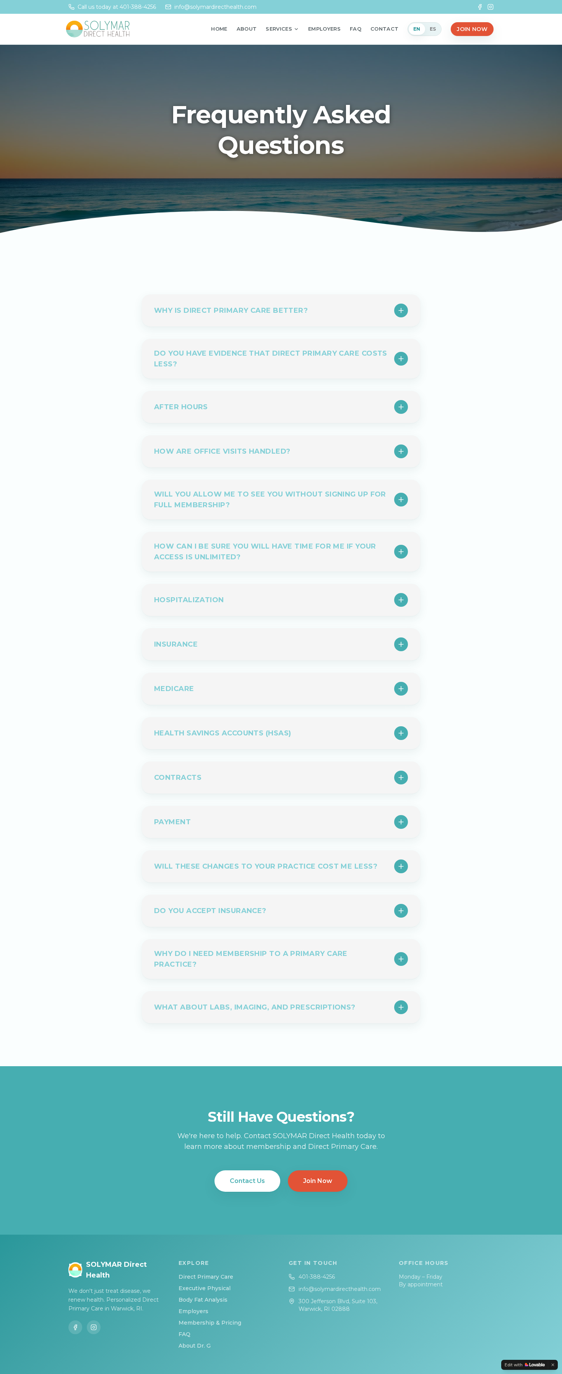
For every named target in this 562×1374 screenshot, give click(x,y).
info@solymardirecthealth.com (340, 1289)
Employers (324, 29)
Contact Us (247, 1180)
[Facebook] (480, 7)
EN (417, 29)
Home (219, 29)
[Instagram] (490, 7)
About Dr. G (195, 1345)
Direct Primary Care (206, 1276)
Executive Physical (205, 1288)
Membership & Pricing (210, 1322)
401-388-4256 (317, 1276)
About (247, 29)
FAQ (355, 29)
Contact (384, 29)
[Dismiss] (552, 1364)
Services (279, 29)
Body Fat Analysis (203, 1299)
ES (433, 29)
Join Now (472, 29)
